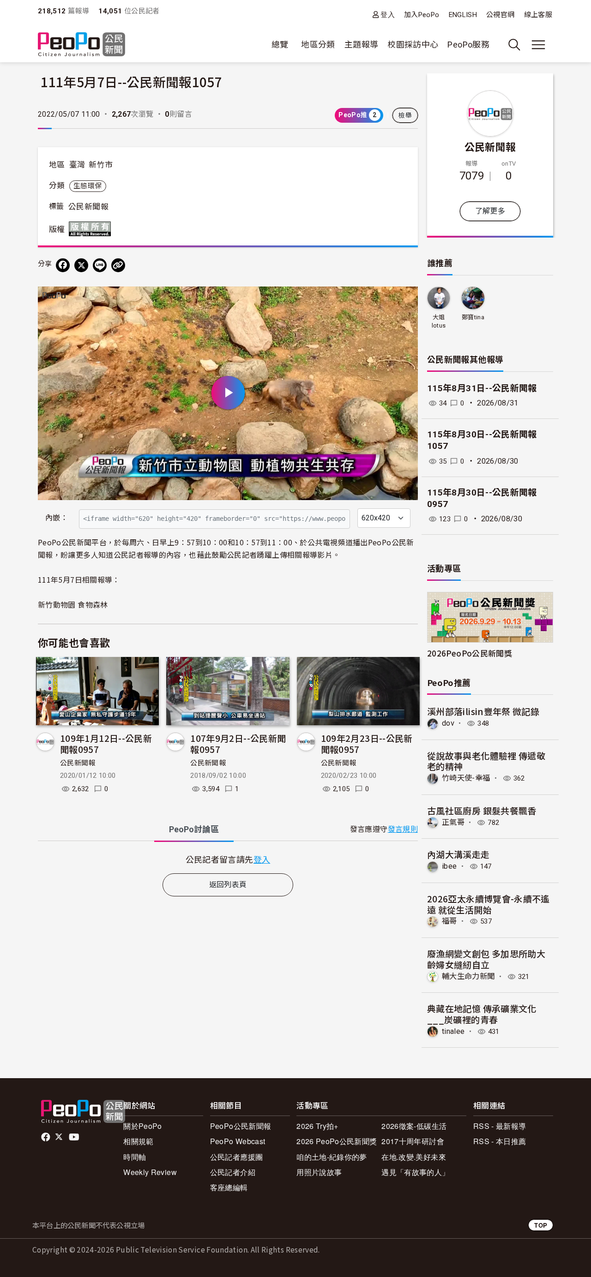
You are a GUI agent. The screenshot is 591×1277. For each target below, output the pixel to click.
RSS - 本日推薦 (499, 1141)
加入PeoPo (422, 15)
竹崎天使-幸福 (466, 778)
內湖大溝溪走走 (458, 854)
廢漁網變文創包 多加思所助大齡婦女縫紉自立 (486, 959)
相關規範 (138, 1141)
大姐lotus (439, 321)
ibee (449, 866)
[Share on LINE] (100, 265)
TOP (540, 1225)
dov (448, 723)
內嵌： (56, 517)
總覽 (280, 44)
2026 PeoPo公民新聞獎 (336, 1141)
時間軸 (134, 1157)
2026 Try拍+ (317, 1126)
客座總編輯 (229, 1187)
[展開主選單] (538, 45)
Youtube (75, 1137)
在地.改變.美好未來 (413, 1157)
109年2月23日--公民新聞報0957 (367, 743)
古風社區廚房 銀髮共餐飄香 (482, 810)
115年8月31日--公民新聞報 (482, 388)
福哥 (449, 921)
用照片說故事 (319, 1172)
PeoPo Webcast (237, 1141)
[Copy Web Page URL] (118, 265)
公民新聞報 (88, 206)
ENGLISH (463, 15)
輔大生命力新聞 (468, 976)
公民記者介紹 (232, 1172)
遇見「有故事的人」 (415, 1172)
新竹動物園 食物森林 (73, 604)
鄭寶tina (473, 317)
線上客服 (538, 15)
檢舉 (405, 115)
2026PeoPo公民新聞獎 (469, 653)
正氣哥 (453, 822)
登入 (387, 14)
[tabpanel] (228, 859)
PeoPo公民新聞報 (240, 1126)
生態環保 (87, 186)
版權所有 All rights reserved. (92, 228)
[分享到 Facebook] (63, 265)
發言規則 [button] (403, 829)
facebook (46, 1137)
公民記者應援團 (236, 1157)
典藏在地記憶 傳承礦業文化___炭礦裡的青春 (482, 1014)
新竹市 (101, 164)
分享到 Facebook (405, 299)
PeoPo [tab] (194, 829)
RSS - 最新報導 (499, 1126)
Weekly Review (150, 1172)
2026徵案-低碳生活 (413, 1126)
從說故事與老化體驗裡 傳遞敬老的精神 (486, 761)
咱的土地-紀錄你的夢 (331, 1157)
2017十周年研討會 (412, 1141)
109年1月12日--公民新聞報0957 (106, 743)
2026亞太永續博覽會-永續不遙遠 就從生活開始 (488, 904)
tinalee (453, 1031)
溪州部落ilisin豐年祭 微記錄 (483, 711)
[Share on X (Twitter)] (81, 265)
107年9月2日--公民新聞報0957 (238, 743)
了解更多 (490, 211)
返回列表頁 (228, 884)
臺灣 (77, 164)
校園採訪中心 (412, 44)
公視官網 (500, 15)
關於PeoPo (142, 1126)
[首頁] (81, 45)
